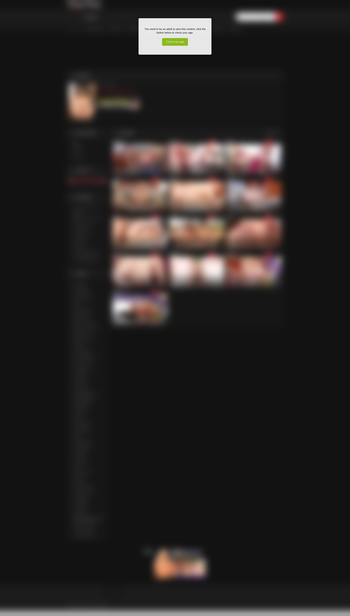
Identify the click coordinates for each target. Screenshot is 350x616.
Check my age (175, 41)
